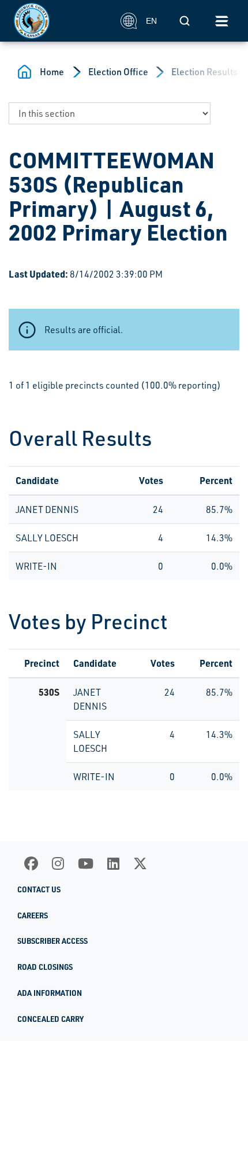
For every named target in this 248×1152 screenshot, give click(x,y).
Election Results (204, 71)
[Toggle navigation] (221, 21)
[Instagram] (58, 863)
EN (151, 20)
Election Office (118, 71)
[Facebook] (31, 863)
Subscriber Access (52, 941)
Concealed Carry (50, 1019)
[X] (140, 863)
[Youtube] (85, 863)
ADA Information (49, 993)
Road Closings (45, 967)
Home (52, 71)
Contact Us (39, 889)
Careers (32, 915)
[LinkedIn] (113, 863)
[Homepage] (61, 21)
